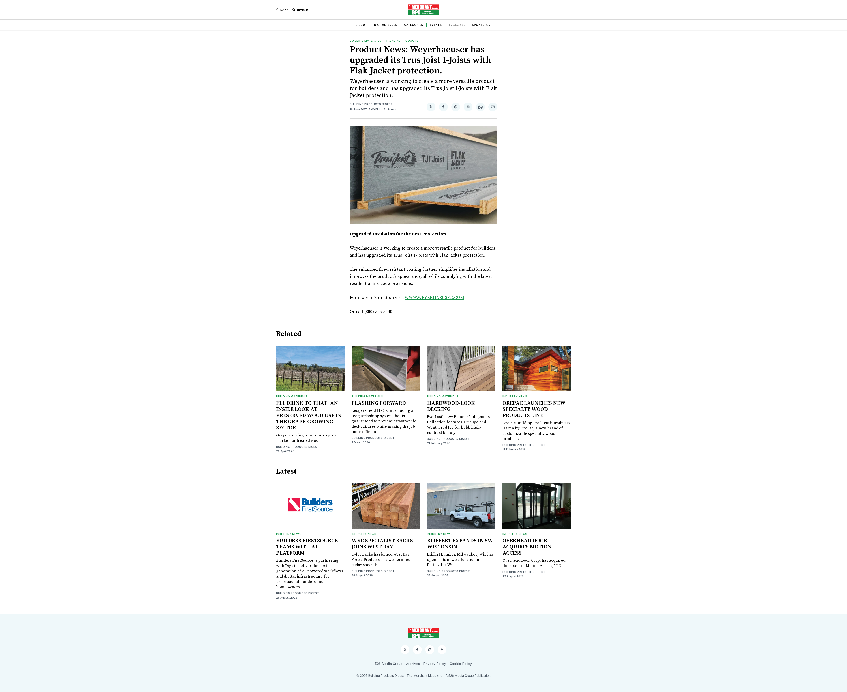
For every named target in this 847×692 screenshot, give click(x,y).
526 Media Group (389, 664)
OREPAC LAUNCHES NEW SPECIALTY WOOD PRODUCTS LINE (533, 409)
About (361, 24)
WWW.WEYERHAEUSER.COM (434, 297)
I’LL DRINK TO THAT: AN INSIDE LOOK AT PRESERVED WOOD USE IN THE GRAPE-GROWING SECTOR (308, 415)
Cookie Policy (461, 664)
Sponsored (481, 24)
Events (436, 24)
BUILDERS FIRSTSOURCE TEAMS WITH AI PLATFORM (307, 546)
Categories (413, 24)
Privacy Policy (435, 664)
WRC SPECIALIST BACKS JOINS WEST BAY (382, 543)
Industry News (514, 396)
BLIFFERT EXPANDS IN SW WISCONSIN (460, 543)
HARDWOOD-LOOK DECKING (451, 406)
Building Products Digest (371, 104)
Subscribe (457, 24)
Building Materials (365, 40)
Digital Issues (385, 24)
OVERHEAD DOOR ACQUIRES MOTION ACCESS (526, 546)
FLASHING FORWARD (379, 403)
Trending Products (402, 40)
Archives (413, 664)
